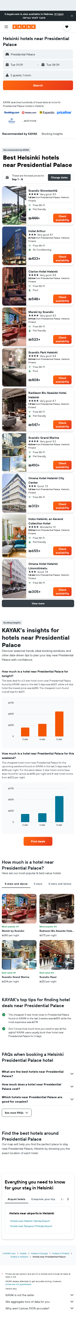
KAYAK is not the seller (20, 1295)
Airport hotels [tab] (16, 1199)
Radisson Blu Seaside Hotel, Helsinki (47, 395)
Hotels (23, 1253)
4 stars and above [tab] (16, 883)
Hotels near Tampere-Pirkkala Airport (31, 1226)
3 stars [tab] (38, 883)
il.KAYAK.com (9, 1253)
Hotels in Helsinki (19, 1256)
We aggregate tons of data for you (28, 1301)
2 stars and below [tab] (60, 883)
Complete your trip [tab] (43, 1199)
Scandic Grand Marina (43, 437)
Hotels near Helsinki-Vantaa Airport (30, 1221)
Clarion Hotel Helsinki (43, 271)
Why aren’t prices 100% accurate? (27, 1308)
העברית (58, 14)
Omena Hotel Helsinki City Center (46, 480)
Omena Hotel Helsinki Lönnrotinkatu (43, 566)
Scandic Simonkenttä (42, 190)
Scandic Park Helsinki (43, 352)
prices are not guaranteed (18, 1284)
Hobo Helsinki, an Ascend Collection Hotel (45, 521)
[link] (38, 841)
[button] (72, 16)
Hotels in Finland (60, 1253)
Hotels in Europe (39, 1253)
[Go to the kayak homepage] (24, 27)
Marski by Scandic (41, 312)
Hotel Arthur (37, 231)
